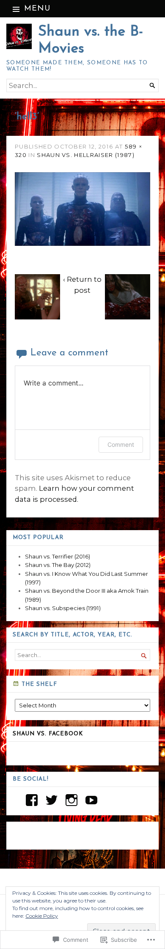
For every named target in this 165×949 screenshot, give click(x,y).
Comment (120, 444)
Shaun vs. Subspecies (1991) (63, 608)
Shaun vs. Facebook (48, 734)
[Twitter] (51, 800)
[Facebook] (31, 800)
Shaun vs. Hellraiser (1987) (86, 154)
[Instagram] (71, 800)
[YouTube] (91, 800)
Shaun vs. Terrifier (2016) (57, 556)
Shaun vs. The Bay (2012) (58, 564)
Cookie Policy (41, 916)
